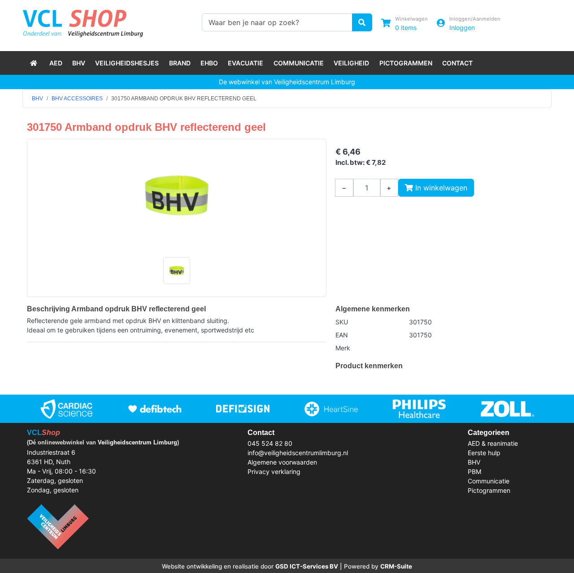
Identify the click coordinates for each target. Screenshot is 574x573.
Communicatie (299, 63)
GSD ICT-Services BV (306, 566)
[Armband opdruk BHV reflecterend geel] (177, 195)
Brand (180, 63)
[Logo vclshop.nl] (82, 21)
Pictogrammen (405, 63)
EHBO (209, 63)
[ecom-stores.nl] (58, 526)
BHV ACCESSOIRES (77, 98)
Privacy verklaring (274, 471)
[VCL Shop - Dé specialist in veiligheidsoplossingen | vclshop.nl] (34, 63)
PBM (474, 471)
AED (55, 63)
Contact (457, 63)
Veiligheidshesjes (127, 63)
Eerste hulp (484, 453)
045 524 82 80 (270, 443)
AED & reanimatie (493, 443)
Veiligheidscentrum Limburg (137, 442)
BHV (78, 63)
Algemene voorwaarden (282, 462)
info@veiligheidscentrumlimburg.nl (298, 453)
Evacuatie (245, 63)
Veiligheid (351, 63)
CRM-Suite (396, 566)
